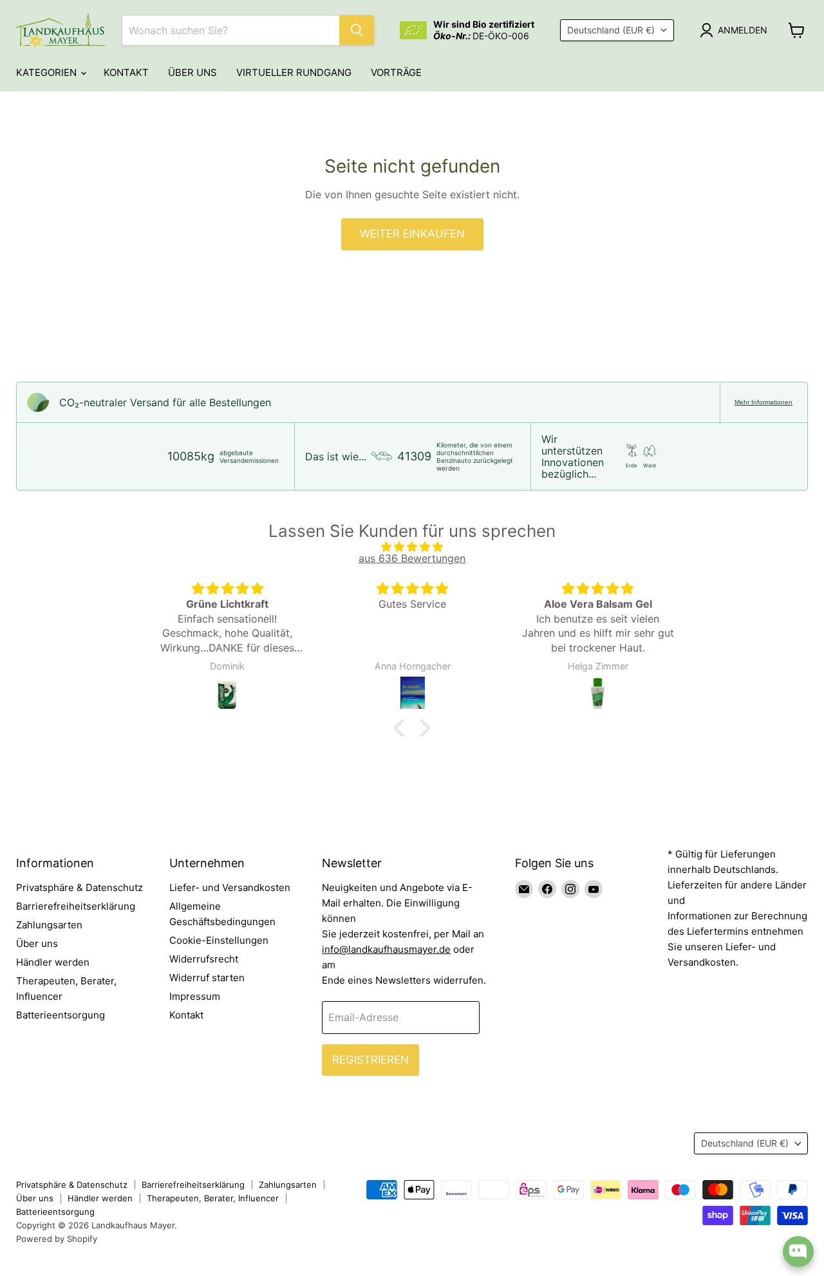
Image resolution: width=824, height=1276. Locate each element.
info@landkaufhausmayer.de (386, 949)
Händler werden (52, 962)
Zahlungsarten (49, 925)
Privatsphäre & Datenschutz (79, 887)
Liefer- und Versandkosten (229, 887)
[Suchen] (356, 30)
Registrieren (370, 1059)
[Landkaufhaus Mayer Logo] (61, 30)
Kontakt (126, 72)
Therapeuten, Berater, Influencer (213, 1198)
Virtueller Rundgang (293, 72)
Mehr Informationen (763, 402)
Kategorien (47, 72)
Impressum (194, 996)
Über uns (192, 72)
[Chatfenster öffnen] (798, 1251)
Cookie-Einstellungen (218, 940)
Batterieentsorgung (60, 1015)
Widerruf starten (207, 977)
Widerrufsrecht (203, 959)
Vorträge (396, 72)
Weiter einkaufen (412, 233)
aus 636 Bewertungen (412, 558)
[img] (412, 546)
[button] (402, 727)
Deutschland (611, 29)
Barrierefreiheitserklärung (75, 906)
